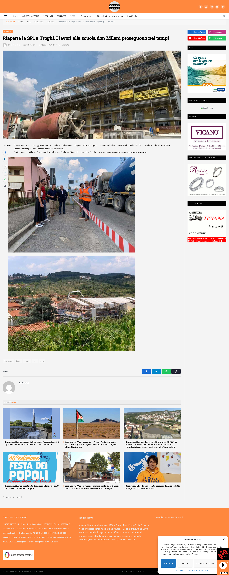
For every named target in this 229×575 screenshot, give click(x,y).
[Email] (5, 166)
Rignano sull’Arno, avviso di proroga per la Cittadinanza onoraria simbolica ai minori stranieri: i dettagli (92, 487)
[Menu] (5, 16)
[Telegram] (5, 172)
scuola (27, 361)
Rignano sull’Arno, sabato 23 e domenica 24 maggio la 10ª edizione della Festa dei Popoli (32, 487)
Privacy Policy (193, 570)
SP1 (35, 361)
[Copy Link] (5, 186)
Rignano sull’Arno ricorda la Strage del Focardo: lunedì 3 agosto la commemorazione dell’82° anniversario (32, 443)
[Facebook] (5, 152)
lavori (18, 361)
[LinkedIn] (5, 159)
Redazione (15, 45)
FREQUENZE (48, 16)
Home (15, 16)
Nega (185, 563)
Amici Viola (132, 16)
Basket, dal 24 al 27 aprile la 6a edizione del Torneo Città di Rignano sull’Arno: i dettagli (152, 487)
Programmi (86, 16)
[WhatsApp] (5, 179)
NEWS (72, 16)
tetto (42, 361)
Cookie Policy (181, 570)
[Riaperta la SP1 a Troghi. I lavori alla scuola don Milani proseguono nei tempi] (92, 95)
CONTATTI (62, 16)
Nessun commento (49, 45)
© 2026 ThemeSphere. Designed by (17, 571)
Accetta (168, 563)
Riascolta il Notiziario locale (110, 16)
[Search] (223, 16)
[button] (223, 539)
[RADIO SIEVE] (114, 6)
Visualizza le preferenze (209, 563)
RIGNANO (8, 31)
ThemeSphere (37, 571)
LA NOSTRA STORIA (30, 16)
